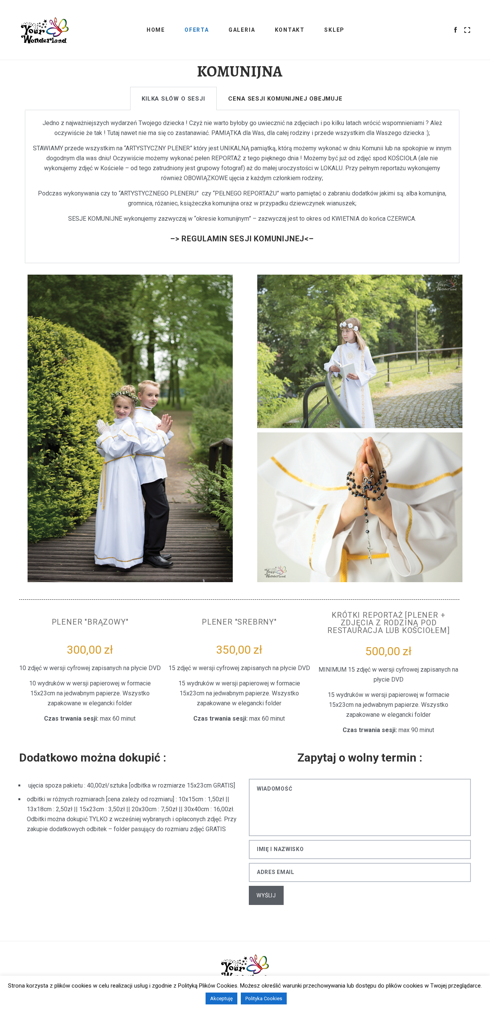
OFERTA (197, 30)
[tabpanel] (242, 187)
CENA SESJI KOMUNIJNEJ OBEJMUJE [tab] (285, 98)
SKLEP (334, 30)
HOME (156, 30)
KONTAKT (290, 30)
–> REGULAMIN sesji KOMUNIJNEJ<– (242, 238)
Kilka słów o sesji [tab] (173, 98)
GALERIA (242, 30)
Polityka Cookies (263, 998)
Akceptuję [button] (221, 998)
